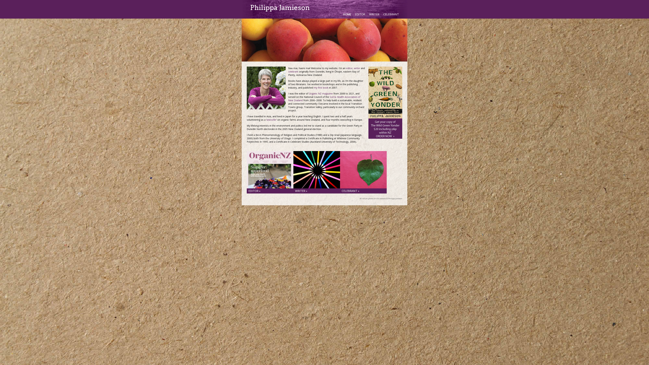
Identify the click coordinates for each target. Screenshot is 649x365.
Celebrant (391, 14)
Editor (360, 14)
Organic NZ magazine (321, 93)
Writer (374, 14)
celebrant (293, 71)
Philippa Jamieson (280, 8)
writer (357, 68)
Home (347, 14)
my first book (321, 87)
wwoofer (271, 119)
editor (349, 68)
